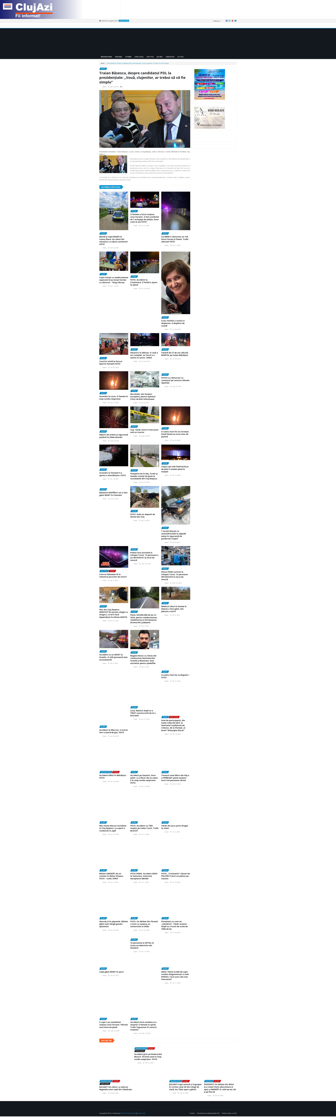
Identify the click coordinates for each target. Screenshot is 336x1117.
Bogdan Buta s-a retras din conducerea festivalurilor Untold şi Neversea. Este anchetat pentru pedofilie (143, 659)
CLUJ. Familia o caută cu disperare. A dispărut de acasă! (173, 323)
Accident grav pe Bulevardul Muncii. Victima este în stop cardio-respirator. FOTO (148, 1037)
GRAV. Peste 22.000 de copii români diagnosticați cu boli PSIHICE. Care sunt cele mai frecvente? (175, 956)
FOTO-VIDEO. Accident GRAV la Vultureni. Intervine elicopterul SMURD (143, 856)
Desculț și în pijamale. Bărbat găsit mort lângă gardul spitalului (113, 904)
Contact (192, 1094)
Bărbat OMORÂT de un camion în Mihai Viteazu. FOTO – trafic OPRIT (111, 856)
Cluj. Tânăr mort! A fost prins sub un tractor (144, 431)
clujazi (104, 248)
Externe (128, 57)
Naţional (118, 57)
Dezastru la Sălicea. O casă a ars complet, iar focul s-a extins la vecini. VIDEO (144, 355)
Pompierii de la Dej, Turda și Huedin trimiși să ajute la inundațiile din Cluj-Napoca (144, 476)
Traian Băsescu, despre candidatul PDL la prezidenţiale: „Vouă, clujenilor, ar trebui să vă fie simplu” (138, 63)
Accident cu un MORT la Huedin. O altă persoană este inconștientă (113, 657)
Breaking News (106, 57)
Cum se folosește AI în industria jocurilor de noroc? (113, 575)
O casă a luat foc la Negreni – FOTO (175, 676)
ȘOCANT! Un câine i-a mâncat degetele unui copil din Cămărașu (115, 1068)
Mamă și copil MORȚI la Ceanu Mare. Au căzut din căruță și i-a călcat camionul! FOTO (113, 240)
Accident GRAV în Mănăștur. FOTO (113, 769)
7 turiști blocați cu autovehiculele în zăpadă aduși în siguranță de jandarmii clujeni (173, 535)
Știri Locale (139, 57)
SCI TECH (181, 57)
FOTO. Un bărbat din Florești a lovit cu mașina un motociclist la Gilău (144, 904)
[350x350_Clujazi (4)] (215, 84)
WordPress (124, 1094)
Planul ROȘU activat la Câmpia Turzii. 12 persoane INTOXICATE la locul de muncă (174, 575)
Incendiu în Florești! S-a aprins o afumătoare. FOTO (112, 474)
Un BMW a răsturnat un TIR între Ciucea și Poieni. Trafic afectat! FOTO (175, 239)
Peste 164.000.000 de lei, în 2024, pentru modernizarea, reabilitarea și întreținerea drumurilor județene (143, 619)
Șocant (160, 57)
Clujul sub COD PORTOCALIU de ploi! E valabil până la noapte (175, 469)
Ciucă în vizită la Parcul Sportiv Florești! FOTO (110, 362)
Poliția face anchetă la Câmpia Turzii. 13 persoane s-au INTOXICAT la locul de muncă (144, 556)
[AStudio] (215, 118)
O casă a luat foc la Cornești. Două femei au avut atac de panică (175, 434)
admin (104, 87)
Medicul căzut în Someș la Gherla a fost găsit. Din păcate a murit (173, 609)
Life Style (150, 57)
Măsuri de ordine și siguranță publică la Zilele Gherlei (113, 435)
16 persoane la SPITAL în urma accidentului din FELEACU (142, 926)
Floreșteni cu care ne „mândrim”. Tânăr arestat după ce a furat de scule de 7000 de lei (174, 906)
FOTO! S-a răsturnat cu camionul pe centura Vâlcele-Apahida (175, 380)
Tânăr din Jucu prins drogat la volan (174, 807)
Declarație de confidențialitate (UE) (208, 1094)
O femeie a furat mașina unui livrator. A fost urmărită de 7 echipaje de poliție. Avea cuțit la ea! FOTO (144, 218)
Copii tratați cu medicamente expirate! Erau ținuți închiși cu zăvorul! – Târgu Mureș (113, 280)
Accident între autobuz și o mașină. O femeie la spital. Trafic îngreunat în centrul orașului (143, 1006)
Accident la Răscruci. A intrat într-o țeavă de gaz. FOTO (113, 731)
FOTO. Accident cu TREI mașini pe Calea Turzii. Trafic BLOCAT (144, 808)
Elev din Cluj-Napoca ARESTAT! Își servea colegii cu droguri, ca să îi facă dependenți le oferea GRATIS (113, 613)
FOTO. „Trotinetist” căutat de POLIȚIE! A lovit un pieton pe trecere (175, 856)
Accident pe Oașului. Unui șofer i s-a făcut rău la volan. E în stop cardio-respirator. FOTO (144, 763)
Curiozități (170, 57)
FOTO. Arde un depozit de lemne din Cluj (142, 515)
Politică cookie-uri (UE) (229, 1094)
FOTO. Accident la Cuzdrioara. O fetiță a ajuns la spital (143, 282)
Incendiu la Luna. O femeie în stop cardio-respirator (113, 397)
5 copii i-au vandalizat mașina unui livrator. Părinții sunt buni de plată (113, 1005)
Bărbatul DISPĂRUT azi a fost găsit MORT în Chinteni (113, 493)
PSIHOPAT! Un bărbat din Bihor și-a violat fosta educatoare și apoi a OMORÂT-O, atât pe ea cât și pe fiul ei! (220, 1069)
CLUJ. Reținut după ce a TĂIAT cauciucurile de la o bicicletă (143, 713)
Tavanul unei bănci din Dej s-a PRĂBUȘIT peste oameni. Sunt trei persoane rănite (175, 765)
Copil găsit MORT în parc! (111, 952)
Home (102, 63)
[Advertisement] (167, 41)
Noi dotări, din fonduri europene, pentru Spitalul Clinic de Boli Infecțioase (142, 396)
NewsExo (132, 1094)
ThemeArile (141, 1094)
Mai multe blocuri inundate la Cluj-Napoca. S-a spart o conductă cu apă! (112, 808)
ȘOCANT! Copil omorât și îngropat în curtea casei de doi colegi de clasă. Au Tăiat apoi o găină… (185, 1067)
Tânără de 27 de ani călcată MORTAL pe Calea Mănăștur (174, 353)
